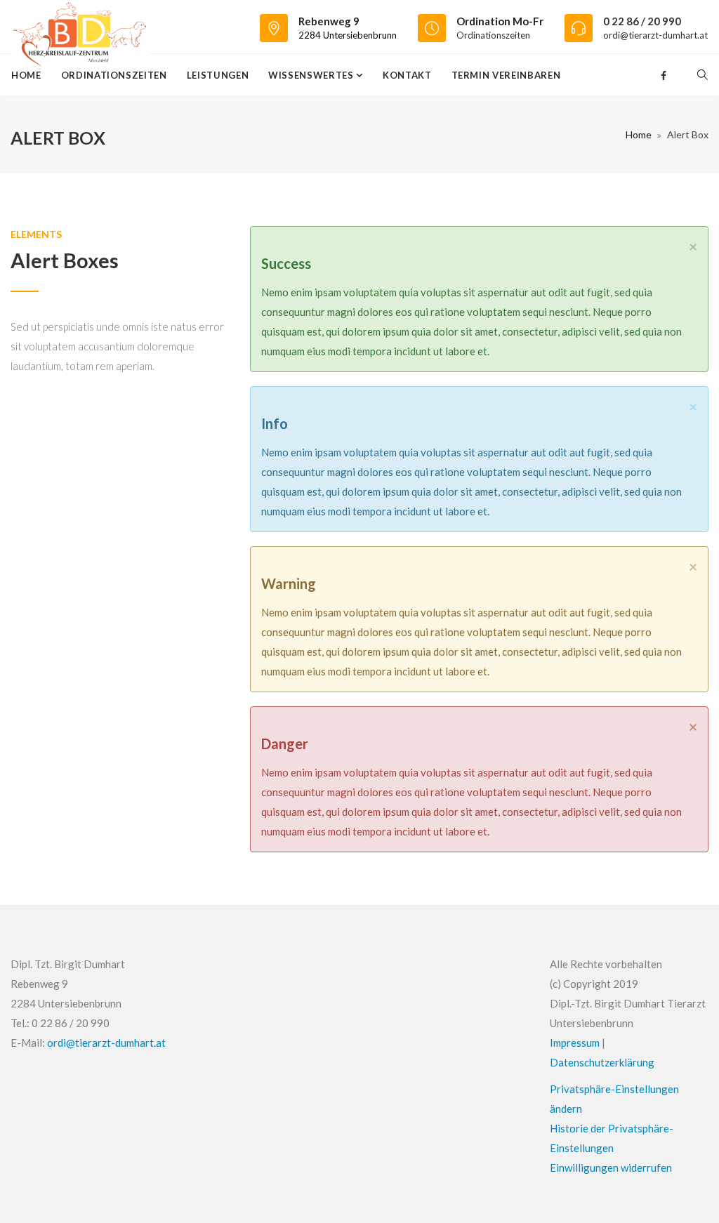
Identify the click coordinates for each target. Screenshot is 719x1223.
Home (26, 75)
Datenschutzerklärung (602, 1062)
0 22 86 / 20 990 (642, 21)
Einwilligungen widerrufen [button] (611, 1167)
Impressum (575, 1042)
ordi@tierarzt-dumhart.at (655, 35)
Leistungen (218, 75)
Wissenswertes (312, 75)
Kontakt (407, 75)
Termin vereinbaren (506, 75)
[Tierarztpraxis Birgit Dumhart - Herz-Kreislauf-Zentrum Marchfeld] (81, 26)
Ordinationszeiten (493, 35)
